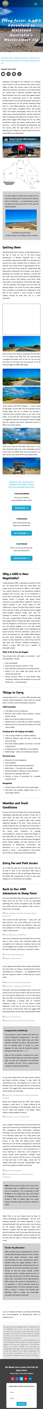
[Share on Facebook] (14, 74)
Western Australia (21, 58)
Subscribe (21, 1404)
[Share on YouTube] (3, 74)
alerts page (15, 847)
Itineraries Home (7, 58)
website (25, 1051)
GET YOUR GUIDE (20, 533)
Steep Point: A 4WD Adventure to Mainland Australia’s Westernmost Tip (20, 60)
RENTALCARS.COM (20, 558)
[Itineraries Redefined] (5, 4)
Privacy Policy (14, 1373)
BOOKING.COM (20, 508)
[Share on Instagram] (8, 74)
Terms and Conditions (26, 1373)
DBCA (36, 790)
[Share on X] (19, 74)
